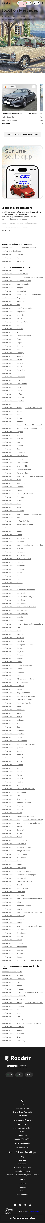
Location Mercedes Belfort (12, 772)
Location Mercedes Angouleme (14, 312)
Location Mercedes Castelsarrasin (15, 456)
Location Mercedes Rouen (12, 1013)
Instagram (22, 1187)
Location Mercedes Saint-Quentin (15, 614)
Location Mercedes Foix (34, 294)
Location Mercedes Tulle (11, 796)
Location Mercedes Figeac (12, 957)
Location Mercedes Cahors (12, 662)
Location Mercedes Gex (11, 823)
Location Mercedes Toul (33, 912)
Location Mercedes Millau (33, 545)
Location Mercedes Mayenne (13, 542)
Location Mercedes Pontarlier (13, 397)
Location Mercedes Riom (11, 404)
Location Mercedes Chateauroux (14, 840)
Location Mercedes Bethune (12, 439)
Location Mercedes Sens (33, 624)
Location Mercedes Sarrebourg (13, 916)
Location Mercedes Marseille (12, 975)
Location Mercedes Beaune (12, 435)
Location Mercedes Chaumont (13, 919)
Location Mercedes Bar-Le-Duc (14, 370)
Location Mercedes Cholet (12, 885)
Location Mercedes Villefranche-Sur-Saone (18, 679)
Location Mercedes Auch (33, 428)
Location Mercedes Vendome (13, 638)
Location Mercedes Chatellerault (14, 384)
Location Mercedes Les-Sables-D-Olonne (17, 524)
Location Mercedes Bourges (12, 655)
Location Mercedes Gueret (12, 500)
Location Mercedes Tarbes (12, 940)
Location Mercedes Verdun (12, 717)
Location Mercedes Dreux (11, 480)
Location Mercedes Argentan (13, 401)
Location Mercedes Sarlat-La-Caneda (16, 703)
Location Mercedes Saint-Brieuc (14, 844)
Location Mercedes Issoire (11, 504)
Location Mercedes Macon (12, 535)
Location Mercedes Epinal (11, 902)
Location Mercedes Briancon (12, 806)
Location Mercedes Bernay (12, 418)
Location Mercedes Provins (12, 425)
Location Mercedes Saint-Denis (14, 593)
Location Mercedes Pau (11, 820)
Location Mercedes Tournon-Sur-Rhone (17, 881)
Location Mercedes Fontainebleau (15, 274)
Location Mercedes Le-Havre (13, 999)
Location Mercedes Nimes (11, 1037)
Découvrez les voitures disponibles (22, 134)
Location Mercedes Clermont (13, 830)
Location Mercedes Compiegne (14, 868)
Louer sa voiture (22, 1148)
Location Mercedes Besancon (13, 730)
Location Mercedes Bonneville (13, 315)
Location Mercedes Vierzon (12, 775)
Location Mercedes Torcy (11, 339)
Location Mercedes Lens (11, 899)
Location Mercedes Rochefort (13, 346)
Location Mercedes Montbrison (13, 555)
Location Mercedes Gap (11, 277)
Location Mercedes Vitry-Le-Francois (16, 693)
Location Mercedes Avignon (12, 432)
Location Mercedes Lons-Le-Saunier (15, 284)
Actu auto (22, 1160)
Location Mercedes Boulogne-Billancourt (17, 645)
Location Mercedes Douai (33, 476)
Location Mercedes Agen (11, 706)
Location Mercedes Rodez (11, 586)
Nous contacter (23, 1194)
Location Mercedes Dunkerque (13, 483)
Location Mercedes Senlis (11, 624)
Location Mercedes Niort (11, 305)
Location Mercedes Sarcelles (12, 617)
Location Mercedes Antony (33, 820)
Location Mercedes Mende (12, 411)
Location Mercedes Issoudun (12, 785)
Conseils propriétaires (22, 1167)
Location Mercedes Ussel (32, 899)
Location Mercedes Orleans (12, 943)
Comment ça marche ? (22, 1128)
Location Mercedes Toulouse (13, 1027)
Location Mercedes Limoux (12, 531)
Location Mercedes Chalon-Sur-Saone (16, 871)
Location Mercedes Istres (11, 507)
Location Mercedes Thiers (11, 627)
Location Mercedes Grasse (12, 813)
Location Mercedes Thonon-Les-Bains (16, 336)
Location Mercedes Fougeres (13, 497)
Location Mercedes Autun (32, 823)
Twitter (22, 1191)
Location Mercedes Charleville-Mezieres (17, 665)
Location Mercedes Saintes (12, 325)
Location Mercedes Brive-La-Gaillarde (16, 322)
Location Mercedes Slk (10, 258)
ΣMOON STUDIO (33, 1211)
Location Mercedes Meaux (12, 366)
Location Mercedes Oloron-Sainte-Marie (17, 699)
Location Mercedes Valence (12, 634)
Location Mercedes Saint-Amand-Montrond (18, 696)
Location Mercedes (28, 248)
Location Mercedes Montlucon (13, 892)
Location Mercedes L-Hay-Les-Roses (16, 850)
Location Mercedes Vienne (12, 723)
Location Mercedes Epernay (12, 747)
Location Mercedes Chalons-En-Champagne (19, 875)
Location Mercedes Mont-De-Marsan (16, 682)
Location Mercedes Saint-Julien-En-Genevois (19, 607)
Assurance (23, 1132)
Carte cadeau (22, 1124)
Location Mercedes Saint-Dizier (13, 600)
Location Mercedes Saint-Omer (14, 792)
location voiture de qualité (12, 972)
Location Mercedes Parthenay (13, 566)
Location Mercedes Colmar (12, 669)
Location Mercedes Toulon (12, 1016)
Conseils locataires (22, 1171)
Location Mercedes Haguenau (13, 298)
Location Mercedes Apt (33, 408)
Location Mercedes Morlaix (12, 761)
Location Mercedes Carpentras (13, 452)
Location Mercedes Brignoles (12, 445)
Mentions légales (22, 1108)
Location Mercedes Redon (12, 414)
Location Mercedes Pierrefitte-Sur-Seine (17, 308)
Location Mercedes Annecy (12, 1030)
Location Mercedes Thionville (13, 686)
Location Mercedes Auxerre (12, 713)
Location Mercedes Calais (11, 449)
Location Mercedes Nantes (12, 985)
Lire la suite (6, 231)
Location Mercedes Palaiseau (13, 672)
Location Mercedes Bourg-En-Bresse (15, 888)
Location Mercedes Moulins (12, 833)
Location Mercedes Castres (12, 270)
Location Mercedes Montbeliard (14, 857)
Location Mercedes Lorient (12, 826)
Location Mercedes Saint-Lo (12, 390)
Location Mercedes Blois (11, 442)
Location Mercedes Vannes (12, 864)
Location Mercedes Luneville (12, 754)
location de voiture (33, 212)
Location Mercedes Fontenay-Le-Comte (17, 493)
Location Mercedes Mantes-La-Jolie (15, 538)
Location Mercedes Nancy (12, 1003)
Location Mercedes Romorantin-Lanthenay (18, 590)
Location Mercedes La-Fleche (13, 511)
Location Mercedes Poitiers (12, 572)
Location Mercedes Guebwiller (13, 953)
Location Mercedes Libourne (12, 528)
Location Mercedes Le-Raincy (13, 394)
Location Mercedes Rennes (12, 1009)
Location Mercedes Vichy (11, 387)
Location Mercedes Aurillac (12, 360)
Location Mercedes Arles (11, 428)
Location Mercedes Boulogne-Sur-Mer (16, 847)
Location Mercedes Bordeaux (13, 989)
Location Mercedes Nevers (12, 837)
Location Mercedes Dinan (11, 960)
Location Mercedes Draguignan (14, 933)
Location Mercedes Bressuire (12, 658)
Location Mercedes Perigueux (13, 569)
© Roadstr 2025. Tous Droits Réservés (9, 1211)
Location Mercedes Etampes (12, 487)
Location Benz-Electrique (11, 251)
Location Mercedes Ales (33, 960)
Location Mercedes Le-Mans (12, 517)
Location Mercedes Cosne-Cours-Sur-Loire (18, 789)
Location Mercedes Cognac (12, 950)
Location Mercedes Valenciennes (14, 947)
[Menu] (42, 3)
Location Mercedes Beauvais (12, 936)
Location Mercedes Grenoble (13, 1034)
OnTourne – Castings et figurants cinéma (23, 1175)
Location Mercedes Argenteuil (13, 734)
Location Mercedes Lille (32, 1023)
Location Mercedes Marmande (13, 377)
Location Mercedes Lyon (11, 982)
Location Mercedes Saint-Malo (13, 895)
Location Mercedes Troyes (12, 342)
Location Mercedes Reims (11, 579)
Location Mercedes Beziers (12, 861)
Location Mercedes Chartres (12, 459)
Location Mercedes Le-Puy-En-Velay (16, 521)
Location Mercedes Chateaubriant (15, 463)
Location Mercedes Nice (11, 1023)
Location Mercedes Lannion (12, 782)
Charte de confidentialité (22, 1112)
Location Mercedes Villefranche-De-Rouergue (19, 816)
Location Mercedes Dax (33, 926)
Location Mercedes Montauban (14, 552)
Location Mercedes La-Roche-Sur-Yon (16, 281)
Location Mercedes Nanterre (12, 421)
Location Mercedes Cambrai (12, 373)
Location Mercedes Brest (11, 912)
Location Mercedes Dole (11, 476)
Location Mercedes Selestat (12, 620)
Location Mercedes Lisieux (12, 408)
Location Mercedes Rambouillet (14, 291)
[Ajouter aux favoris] (33, 86)
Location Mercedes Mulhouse (13, 720)
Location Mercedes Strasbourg (13, 1040)
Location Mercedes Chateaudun (14, 799)
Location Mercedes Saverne (12, 363)
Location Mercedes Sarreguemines (15, 878)
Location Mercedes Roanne (12, 583)
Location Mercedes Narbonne (13, 301)
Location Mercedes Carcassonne (14, 741)
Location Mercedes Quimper (12, 380)
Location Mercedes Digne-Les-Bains (15, 473)
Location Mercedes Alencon (12, 332)
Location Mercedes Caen (11, 992)
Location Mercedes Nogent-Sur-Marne (16, 905)
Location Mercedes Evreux (12, 490)
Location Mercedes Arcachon (13, 356)
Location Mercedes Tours (11, 631)
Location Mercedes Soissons (12, 329)
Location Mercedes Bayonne (12, 648)
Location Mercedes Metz (11, 545)
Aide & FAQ (22, 1135)
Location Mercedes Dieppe (12, 318)
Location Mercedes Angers (12, 909)
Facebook (22, 1183)
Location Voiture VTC (23, 1139)
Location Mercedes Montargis (13, 353)
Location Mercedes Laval (33, 514)
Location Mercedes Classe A (12, 254)
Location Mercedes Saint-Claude (14, 854)
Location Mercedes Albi (34, 425)
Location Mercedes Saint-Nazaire (14, 610)
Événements (22, 1164)
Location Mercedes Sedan (12, 675)
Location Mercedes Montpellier (13, 979)
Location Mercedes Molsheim (13, 548)
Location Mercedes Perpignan (13, 1006)
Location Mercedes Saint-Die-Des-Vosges (18, 596)
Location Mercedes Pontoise (12, 778)
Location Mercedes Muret (11, 768)
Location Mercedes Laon (11, 514)
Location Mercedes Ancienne (13, 261)
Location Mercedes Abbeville (12, 751)
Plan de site (22, 1115)
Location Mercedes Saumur (12, 349)
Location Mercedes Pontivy (12, 576)
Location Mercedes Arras (11, 926)
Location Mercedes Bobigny (12, 809)
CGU (22, 1105)
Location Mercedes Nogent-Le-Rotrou (16, 559)
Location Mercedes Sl (10, 248)
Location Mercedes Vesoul (12, 689)
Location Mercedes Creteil (12, 737)
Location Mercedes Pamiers (12, 562)
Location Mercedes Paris (34, 1003)
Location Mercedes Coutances (13, 727)
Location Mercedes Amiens (12, 923)
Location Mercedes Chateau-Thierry (16, 466)
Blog (22, 1156)
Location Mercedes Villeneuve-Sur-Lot (16, 802)
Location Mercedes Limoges (12, 287)
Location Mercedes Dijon (33, 992)
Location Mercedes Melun (33, 277)
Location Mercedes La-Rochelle (14, 996)
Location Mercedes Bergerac (13, 651)
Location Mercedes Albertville (13, 758)
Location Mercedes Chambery (13, 710)
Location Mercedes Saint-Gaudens (15, 603)
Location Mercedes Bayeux (12, 294)
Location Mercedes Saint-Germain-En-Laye (18, 744)
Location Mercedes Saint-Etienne (14, 929)
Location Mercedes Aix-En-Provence (15, 1020)
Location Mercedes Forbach (12, 765)
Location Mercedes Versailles (13, 641)
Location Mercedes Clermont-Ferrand (16, 469)
